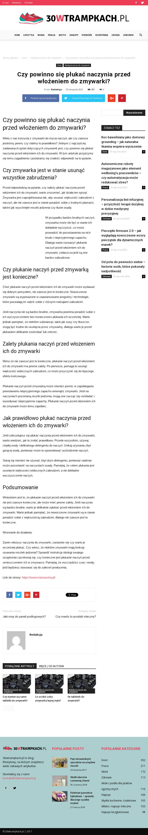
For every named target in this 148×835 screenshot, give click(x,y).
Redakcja (56, 89)
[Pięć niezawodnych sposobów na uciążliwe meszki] (59, 762)
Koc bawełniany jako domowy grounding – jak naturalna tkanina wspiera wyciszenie (123, 141)
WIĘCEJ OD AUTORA (51, 666)
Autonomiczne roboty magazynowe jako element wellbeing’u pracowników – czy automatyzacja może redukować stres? (121, 173)
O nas (5, 2)
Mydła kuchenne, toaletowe (118, 800)
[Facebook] (136, 2)
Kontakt (29, 2)
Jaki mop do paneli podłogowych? (24, 616)
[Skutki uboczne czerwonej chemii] (59, 781)
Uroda (116, 34)
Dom (17, 34)
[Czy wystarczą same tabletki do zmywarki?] (17, 684)
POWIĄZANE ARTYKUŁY (19, 666)
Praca (51, 34)
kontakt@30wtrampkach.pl (19, 778)
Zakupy (73, 34)
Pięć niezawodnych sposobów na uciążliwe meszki (82, 762)
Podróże (87, 34)
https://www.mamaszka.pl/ (38, 577)
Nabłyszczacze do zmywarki (77, 65)
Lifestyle (28, 34)
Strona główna (10, 57)
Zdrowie (128, 34)
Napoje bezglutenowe (115, 812)
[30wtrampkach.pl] (74, 18)
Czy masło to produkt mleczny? (76, 616)
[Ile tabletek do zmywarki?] (82, 684)
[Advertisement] (74, 48)
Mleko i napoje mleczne (116, 806)
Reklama (16, 2)
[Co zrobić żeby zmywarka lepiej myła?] (49, 684)
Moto (62, 34)
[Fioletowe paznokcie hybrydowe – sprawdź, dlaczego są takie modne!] (59, 796)
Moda (41, 34)
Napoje (106, 795)
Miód (104, 771)
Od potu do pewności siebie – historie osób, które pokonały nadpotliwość (123, 266)
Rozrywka (101, 34)
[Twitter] (142, 2)
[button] (140, 35)
